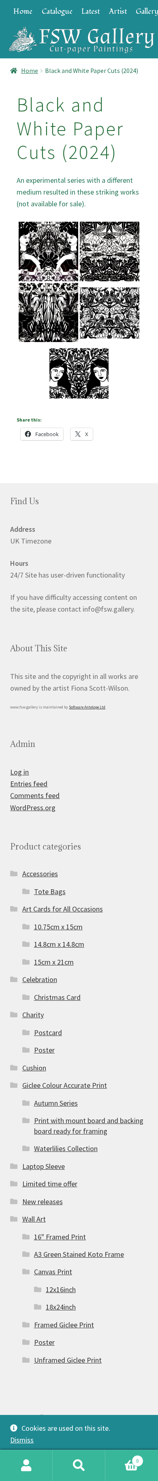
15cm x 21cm (54, 962)
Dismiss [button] (22, 1440)
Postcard (48, 1032)
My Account (26, 1465)
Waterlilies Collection (66, 1148)
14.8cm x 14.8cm (59, 944)
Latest (90, 11)
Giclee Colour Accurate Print (64, 1085)
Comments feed (35, 795)
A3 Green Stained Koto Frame (79, 1254)
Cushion (34, 1067)
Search (79, 1465)
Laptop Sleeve (43, 1166)
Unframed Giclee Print (68, 1360)
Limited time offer (49, 1183)
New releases (42, 1201)
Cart (122, 1457)
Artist (118, 11)
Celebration (39, 979)
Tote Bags (50, 891)
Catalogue (57, 11)
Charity (33, 1014)
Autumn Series (56, 1103)
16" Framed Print (60, 1236)
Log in (19, 772)
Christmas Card (57, 997)
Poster (44, 1050)
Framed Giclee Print (64, 1324)
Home (22, 11)
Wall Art (34, 1219)
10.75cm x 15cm (58, 926)
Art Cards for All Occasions (62, 909)
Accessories (40, 873)
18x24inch (61, 1307)
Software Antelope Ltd (87, 707)
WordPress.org (33, 807)
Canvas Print (53, 1271)
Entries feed (28, 783)
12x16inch (61, 1289)
